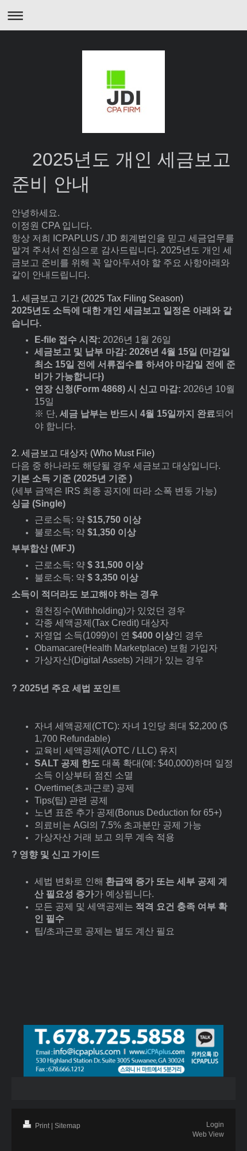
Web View (208, 1134)
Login (215, 1125)
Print (42, 1126)
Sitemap (67, 1126)
